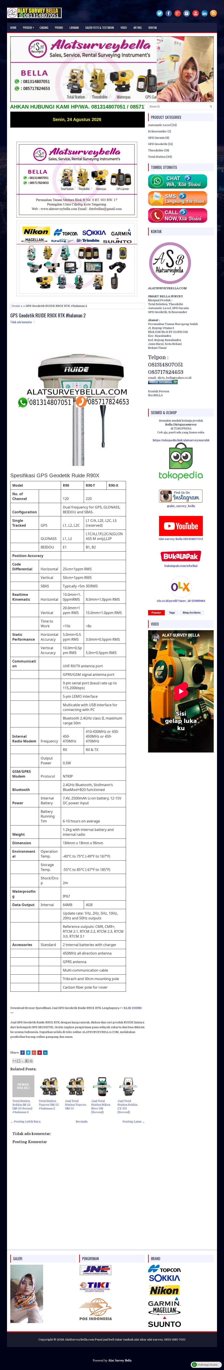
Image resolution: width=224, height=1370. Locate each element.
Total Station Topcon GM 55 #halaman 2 (49, 1104)
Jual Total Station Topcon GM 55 (75, 1104)
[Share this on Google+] (34, 1052)
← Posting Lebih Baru (25, 1121)
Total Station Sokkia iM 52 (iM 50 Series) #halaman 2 (22, 1106)
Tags (172, 612)
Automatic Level (159, 125)
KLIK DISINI (133, 1008)
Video (124, 27)
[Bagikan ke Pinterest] (31, 1061)
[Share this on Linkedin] (45, 1052)
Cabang (44, 27)
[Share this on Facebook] (22, 1052)
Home (13, 27)
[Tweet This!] (28, 1052)
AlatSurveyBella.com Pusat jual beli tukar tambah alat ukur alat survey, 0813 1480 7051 (125, 1339)
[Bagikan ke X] (23, 1061)
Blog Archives (192, 612)
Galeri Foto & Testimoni (99, 27)
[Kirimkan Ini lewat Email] (14, 1061)
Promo (59, 27)
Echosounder (157, 131)
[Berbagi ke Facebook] (27, 1061)
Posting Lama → (133, 1121)
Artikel (137, 27)
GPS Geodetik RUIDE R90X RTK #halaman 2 (48, 315)
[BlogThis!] (18, 1061)
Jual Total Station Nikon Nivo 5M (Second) (100, 1106)
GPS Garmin (156, 137)
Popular (156, 612)
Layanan (74, 27)
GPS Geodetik (157, 144)
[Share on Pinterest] (39, 1052)
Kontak (153, 27)
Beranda (82, 1121)
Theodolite (155, 150)
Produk (28, 27)
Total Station (157, 156)
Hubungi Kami (207, 1364)
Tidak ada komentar (21, 322)
